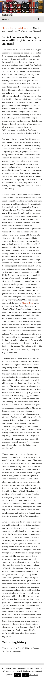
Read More (33, 675)
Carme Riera (27, 303)
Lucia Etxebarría (24, 28)
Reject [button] (25, 675)
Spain (12, 28)
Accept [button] (17, 675)
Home (5, 28)
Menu (4, 19)
